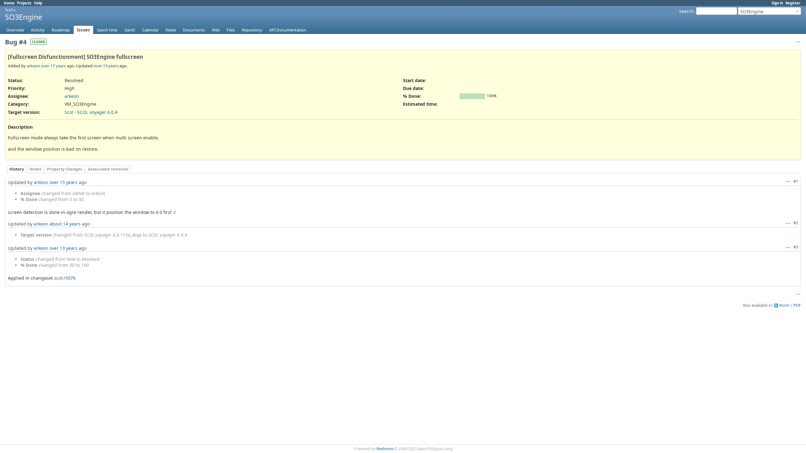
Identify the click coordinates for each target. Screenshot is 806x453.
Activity (38, 30)
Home (9, 3)
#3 (795, 247)
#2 (795, 223)
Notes (35, 169)
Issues (83, 30)
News (171, 30)
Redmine (385, 448)
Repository (252, 30)
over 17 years (53, 66)
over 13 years (106, 66)
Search (686, 11)
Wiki (216, 30)
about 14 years (65, 224)
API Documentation (287, 30)
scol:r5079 (64, 278)
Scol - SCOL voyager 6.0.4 (91, 112)
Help (38, 3)
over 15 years (63, 182)
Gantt (129, 30)
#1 (795, 181)
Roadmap (61, 30)
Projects (24, 3)
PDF (797, 305)
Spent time (107, 30)
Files (231, 30)
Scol (9, 10)
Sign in (777, 3)
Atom (784, 305)
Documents (194, 30)
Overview (15, 30)
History (16, 169)
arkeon (33, 66)
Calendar (150, 30)
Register (793, 3)
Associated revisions (108, 169)
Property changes (64, 169)
